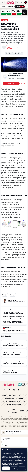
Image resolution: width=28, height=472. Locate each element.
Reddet (22, 468)
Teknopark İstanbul (9, 398)
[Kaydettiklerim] (22, 2)
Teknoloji (4, 20)
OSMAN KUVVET (12, 300)
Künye (2, 411)
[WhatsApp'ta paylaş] (12, 53)
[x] (5, 390)
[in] (23, 390)
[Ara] (17, 2)
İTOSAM (5, 401)
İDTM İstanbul (20, 398)
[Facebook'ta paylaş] (9, 53)
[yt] (9, 390)
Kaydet (13, 294)
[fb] (18, 390)
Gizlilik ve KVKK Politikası (14, 411)
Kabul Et (6, 468)
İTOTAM (4, 395)
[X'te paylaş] (6, 53)
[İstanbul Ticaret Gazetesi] (10, 2)
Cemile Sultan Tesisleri (14, 401)
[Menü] (2, 2)
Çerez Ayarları (14, 468)
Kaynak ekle (11, 83)
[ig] (14, 390)
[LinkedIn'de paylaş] (15, 53)
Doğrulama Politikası (21, 411)
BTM (10, 395)
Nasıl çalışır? (22, 83)
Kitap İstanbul (22, 395)
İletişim (8, 411)
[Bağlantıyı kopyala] (21, 53)
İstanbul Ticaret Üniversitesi (14, 404)
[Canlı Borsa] (25, 2)
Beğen (5, 294)
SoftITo (15, 395)
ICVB (23, 401)
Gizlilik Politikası (5, 464)
